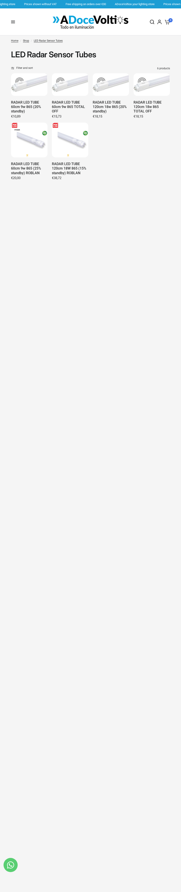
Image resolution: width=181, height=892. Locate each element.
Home (14, 40)
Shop (26, 40)
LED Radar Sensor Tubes (48, 40)
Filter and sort (24, 68)
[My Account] (159, 21)
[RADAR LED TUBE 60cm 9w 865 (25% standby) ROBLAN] (29, 140)
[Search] (152, 21)
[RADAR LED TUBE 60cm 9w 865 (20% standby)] (29, 84)
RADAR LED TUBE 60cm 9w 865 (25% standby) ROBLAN (26, 168)
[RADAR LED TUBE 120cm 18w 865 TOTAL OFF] (152, 84)
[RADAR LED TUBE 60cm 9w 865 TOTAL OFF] (70, 84)
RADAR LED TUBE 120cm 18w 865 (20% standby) (110, 106)
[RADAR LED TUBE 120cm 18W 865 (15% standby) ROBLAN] (70, 140)
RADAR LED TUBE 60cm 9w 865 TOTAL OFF (68, 106)
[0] (166, 21)
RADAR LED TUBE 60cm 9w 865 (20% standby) (26, 106)
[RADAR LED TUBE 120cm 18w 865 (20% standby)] (111, 84)
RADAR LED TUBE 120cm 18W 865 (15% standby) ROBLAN (69, 168)
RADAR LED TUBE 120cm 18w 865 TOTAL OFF (148, 106)
